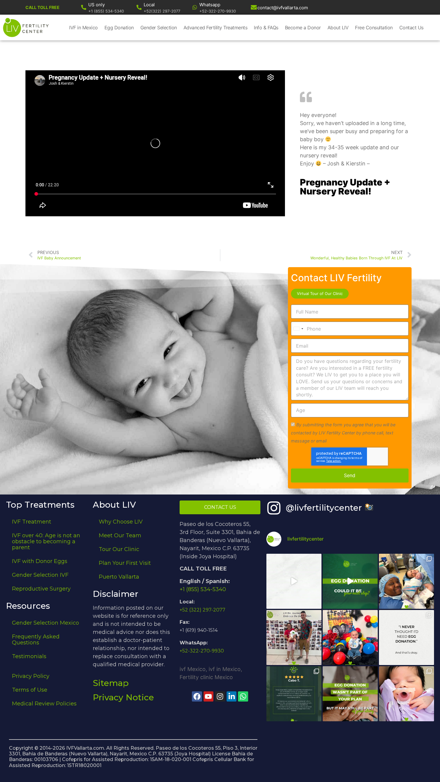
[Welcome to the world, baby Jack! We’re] (406, 581)
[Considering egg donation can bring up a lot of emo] (350, 693)
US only (96, 4)
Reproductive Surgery (41, 588)
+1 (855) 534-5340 (203, 589)
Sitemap (111, 683)
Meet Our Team (120, 535)
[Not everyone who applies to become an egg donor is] (293, 581)
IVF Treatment (31, 521)
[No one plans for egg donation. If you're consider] (406, 637)
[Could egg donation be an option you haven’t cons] (350, 581)
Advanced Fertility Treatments (215, 28)
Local (149, 4)
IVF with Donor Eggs (39, 561)
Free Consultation (374, 28)
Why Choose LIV (121, 521)
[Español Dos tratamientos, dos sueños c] (293, 693)
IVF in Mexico (83, 28)
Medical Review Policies (44, 703)
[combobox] (298, 328)
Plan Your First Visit (125, 563)
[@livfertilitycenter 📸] (273, 507)
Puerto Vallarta (119, 576)
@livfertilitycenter (325, 508)
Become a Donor (303, 28)
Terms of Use (29, 690)
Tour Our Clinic (119, 549)
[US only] (83, 7)
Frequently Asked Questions (36, 639)
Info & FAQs (266, 28)
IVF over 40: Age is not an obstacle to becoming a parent (46, 541)
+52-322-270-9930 (202, 651)
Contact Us (411, 28)
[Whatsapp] (194, 7)
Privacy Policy (30, 676)
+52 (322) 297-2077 (202, 610)
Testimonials (29, 656)
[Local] (139, 7)
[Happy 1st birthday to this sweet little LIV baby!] (350, 637)
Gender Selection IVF (40, 575)
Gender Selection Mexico (45, 623)
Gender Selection (158, 28)
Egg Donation (119, 28)
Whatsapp (209, 4)
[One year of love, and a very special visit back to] (293, 637)
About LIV (338, 28)
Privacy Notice (123, 697)
